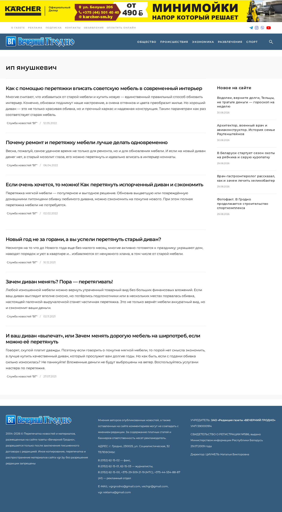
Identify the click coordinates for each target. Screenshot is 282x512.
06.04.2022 (50, 165)
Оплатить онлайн (121, 27)
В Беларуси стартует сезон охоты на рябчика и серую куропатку (246, 155)
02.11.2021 (49, 316)
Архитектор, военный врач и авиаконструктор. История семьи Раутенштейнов (246, 129)
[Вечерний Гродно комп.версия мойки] (141, 11)
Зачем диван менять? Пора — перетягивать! (59, 282)
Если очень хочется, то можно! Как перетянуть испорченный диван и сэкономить (104, 185)
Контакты (73, 27)
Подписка (54, 27)
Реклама (35, 27)
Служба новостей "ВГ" (22, 123)
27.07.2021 (49, 376)
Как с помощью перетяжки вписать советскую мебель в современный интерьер (104, 88)
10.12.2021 (49, 262)
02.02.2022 (50, 213)
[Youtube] (268, 28)
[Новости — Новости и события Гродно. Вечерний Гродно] (40, 41)
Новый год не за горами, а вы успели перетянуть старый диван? (83, 239)
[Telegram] (251, 28)
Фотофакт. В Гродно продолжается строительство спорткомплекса (242, 203)
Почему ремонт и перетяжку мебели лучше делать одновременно (87, 142)
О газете (18, 27)
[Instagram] (256, 28)
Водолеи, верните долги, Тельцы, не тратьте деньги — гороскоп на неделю (246, 102)
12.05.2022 (50, 123)
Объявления (94, 27)
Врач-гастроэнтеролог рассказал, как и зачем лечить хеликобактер (246, 178)
